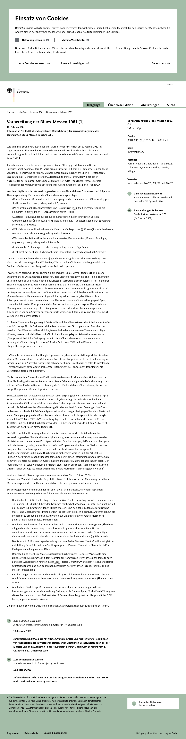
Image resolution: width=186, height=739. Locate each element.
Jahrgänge (23, 112)
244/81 (147, 183)
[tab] (35, 40)
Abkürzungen (150, 105)
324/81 (169, 183)
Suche (171, 105)
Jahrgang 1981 (37, 112)
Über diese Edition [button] (120, 105)
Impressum (13, 733)
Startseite (11, 112)
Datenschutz (159, 63)
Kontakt (169, 84)
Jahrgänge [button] (93, 105)
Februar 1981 (66, 112)
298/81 (156, 183)
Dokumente (51, 112)
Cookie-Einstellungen (55, 732)
